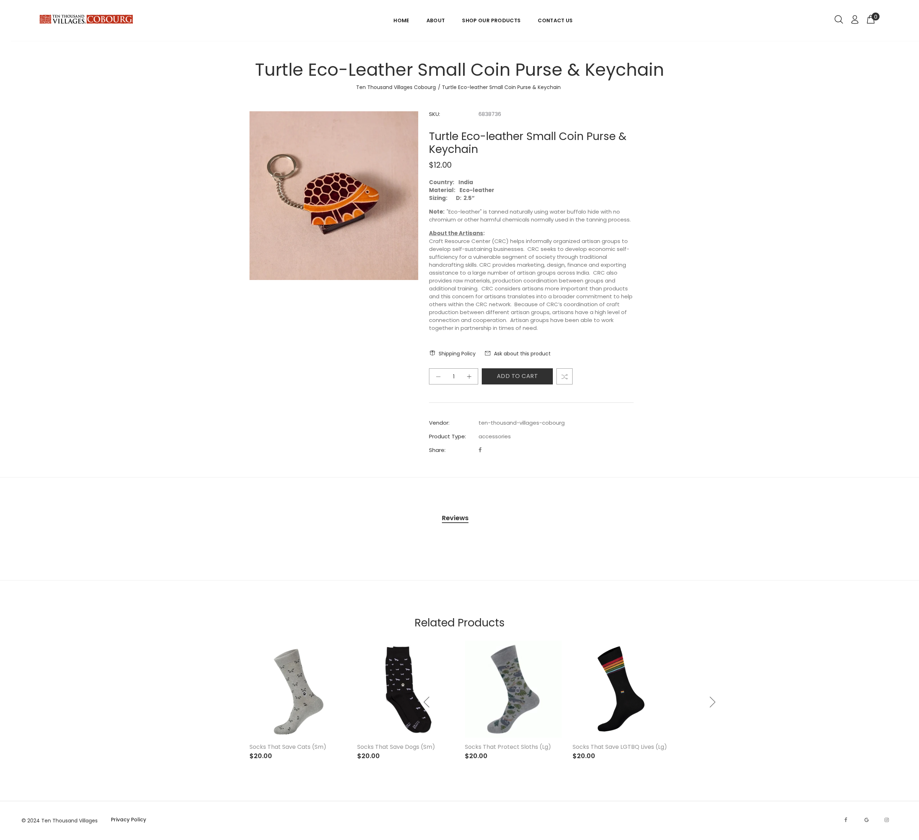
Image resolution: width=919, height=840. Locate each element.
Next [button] (712, 702)
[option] (621, 698)
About (435, 20)
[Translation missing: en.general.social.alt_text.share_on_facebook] (480, 450)
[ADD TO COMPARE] (564, 376)
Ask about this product (522, 353)
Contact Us (555, 20)
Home (401, 20)
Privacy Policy (128, 819)
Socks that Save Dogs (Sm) (396, 747)
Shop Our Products (491, 20)
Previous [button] (426, 702)
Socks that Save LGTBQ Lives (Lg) (620, 747)
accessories (495, 436)
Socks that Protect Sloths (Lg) (508, 747)
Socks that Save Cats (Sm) (287, 747)
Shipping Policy (457, 353)
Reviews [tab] (455, 517)
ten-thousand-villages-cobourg (522, 422)
